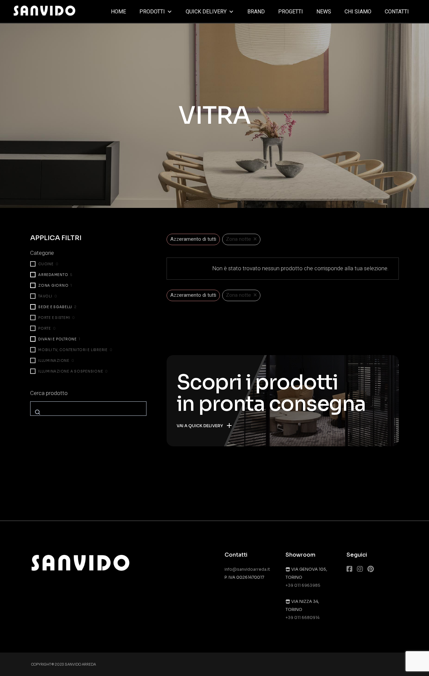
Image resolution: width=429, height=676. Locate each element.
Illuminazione (53, 360)
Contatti (397, 12)
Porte (44, 328)
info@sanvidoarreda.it (247, 569)
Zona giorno (53, 285)
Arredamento (53, 275)
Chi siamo (358, 12)
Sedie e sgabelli (55, 307)
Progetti (290, 12)
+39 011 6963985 (303, 585)
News (323, 12)
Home (118, 12)
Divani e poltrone (57, 339)
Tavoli (45, 296)
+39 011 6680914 (302, 617)
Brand (256, 12)
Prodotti (152, 12)
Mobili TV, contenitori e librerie (73, 350)
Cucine (46, 264)
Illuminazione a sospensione (70, 371)
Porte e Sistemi (54, 318)
